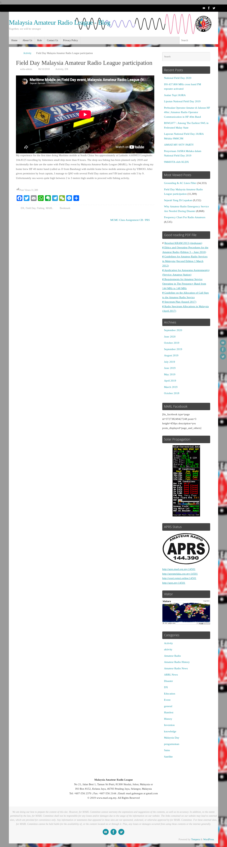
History (168, 718)
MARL (49, 208)
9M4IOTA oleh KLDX (176, 161)
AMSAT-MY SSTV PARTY (179, 144)
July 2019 (169, 361)
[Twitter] (213, 8)
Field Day (30, 208)
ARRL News (171, 674)
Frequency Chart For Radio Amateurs (184, 217)
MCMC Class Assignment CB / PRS (130, 220)
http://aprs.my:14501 (173, 582)
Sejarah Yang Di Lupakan (178, 200)
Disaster (168, 681)
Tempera (195, 839)
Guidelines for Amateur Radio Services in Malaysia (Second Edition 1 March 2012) (184, 261)
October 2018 (171, 393)
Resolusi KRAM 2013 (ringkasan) (183, 243)
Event (167, 699)
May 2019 (169, 374)
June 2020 (170, 336)
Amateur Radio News (176, 668)
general (168, 706)
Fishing (40, 208)
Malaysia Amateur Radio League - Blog (59, 22)
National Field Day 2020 (177, 78)
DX (66, 69)
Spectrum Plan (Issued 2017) (179, 301)
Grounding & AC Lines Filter (180, 183)
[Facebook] (208, 8)
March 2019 (171, 387)
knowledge (170, 731)
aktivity (168, 649)
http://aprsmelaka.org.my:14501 (180, 573)
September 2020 (173, 330)
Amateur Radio (172, 655)
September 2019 (173, 349)
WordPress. (209, 839)
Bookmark (65, 208)
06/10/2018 (44, 69)
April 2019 (170, 380)
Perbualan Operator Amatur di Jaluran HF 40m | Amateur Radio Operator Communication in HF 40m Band (187, 112)
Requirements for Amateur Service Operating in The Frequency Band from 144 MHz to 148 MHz (184, 284)
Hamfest (168, 712)
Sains (167, 750)
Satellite (168, 756)
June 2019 (170, 368)
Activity (27, 53)
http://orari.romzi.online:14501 (179, 578)
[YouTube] (203, 8)
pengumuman (171, 744)
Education (169, 693)
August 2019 (171, 355)
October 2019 (171, 342)
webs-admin (26, 69)
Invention (169, 725)
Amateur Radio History (177, 662)
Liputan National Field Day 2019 (182, 101)
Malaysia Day (171, 737)
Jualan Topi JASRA (175, 95)
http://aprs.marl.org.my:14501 (178, 569)
